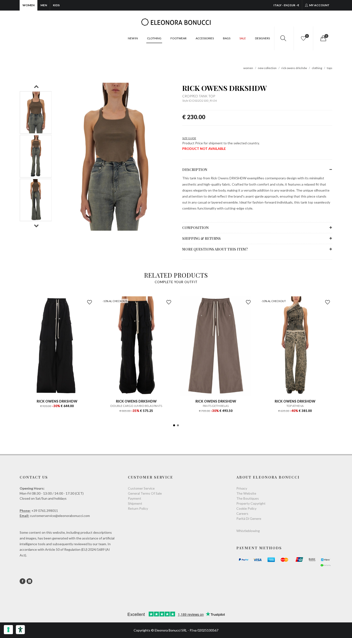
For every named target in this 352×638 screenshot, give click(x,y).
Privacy (241, 488)
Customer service (141, 488)
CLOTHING (154, 38)
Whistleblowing (248, 531)
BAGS (226, 38)
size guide (189, 138)
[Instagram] (29, 581)
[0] (322, 38)
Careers (242, 513)
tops (329, 68)
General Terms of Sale (145, 493)
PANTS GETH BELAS (216, 406)
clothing (317, 68)
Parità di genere (248, 518)
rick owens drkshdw (294, 68)
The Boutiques (247, 498)
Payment (134, 498)
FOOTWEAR (178, 38)
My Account (319, 5)
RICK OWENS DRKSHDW (224, 88)
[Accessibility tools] (20, 629)
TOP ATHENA (295, 406)
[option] (36, 112)
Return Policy (138, 508)
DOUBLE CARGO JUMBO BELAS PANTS (136, 406)
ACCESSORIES (205, 38)
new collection (267, 68)
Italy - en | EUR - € (286, 5)
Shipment (135, 503)
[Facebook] (22, 581)
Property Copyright (251, 503)
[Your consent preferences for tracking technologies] (8, 629)
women (248, 68)
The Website (246, 493)
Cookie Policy (246, 508)
